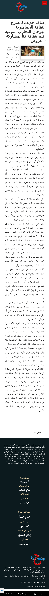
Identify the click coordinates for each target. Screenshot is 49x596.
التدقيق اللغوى (24, 499)
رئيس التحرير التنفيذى (24, 530)
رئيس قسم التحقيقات (24, 486)
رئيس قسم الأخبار (24, 478)
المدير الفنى (24, 539)
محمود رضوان (24, 503)
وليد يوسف (24, 544)
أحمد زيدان (24, 482)
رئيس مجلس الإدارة (24, 512)
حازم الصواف (24, 490)
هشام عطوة (24, 517)
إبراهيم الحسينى (24, 535)
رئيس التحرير (24, 521)
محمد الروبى (24, 526)
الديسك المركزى (24, 494)
